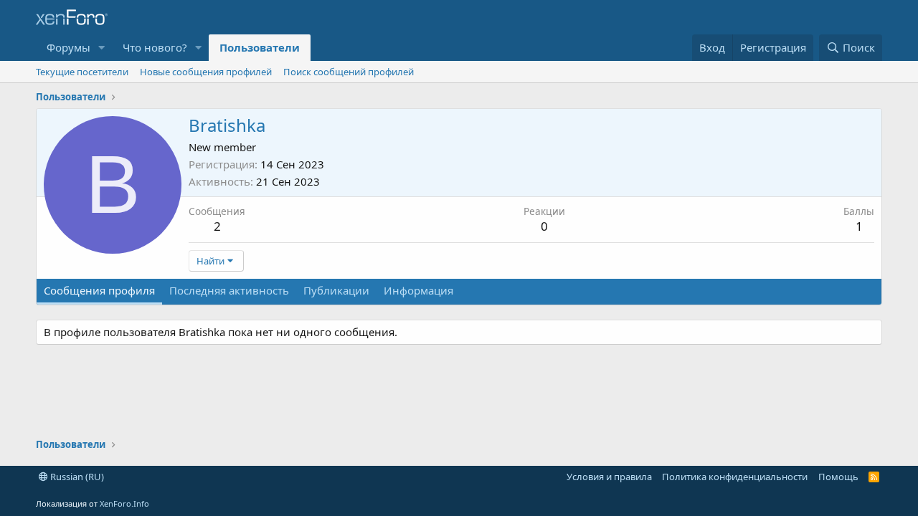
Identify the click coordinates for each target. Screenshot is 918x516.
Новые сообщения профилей (206, 71)
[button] (102, 47)
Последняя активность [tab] (229, 290)
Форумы (68, 47)
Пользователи (259, 47)
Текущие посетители (82, 71)
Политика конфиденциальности (735, 476)
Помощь (838, 476)
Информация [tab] (418, 290)
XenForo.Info (124, 503)
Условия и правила (609, 476)
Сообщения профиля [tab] (99, 290)
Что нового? (155, 47)
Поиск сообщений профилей (348, 71)
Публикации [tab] (336, 290)
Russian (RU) (76, 476)
